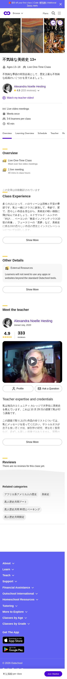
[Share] (53, 22)
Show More (32, 240)
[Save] (60, 22)
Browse (16, 13)
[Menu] (59, 13)
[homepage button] (7, 13)
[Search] (53, 13)
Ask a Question (50, 388)
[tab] (7, 133)
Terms (29, 5)
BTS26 (43, 3)
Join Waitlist (53, 674)
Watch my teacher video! (20, 97)
